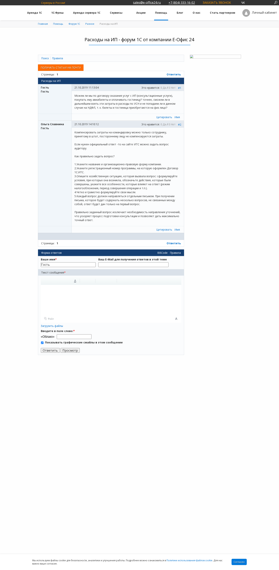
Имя (177, 117)
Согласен (239, 562)
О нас (196, 12)
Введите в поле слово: (58, 331)
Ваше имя (49, 259)
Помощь (161, 12)
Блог (180, 12)
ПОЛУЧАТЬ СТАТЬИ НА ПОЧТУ (61, 67)
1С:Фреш (57, 12)
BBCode (162, 253)
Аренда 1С (34, 12)
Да (164, 87)
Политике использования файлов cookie (189, 560)
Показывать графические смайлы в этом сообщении (84, 342)
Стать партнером (222, 12)
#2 (179, 124)
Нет (173, 87)
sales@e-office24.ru (147, 2)
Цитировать (164, 117)
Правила (175, 253)
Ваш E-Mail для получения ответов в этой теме (132, 259)
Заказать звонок (217, 3)
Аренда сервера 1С (86, 12)
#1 (179, 88)
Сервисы (116, 12)
